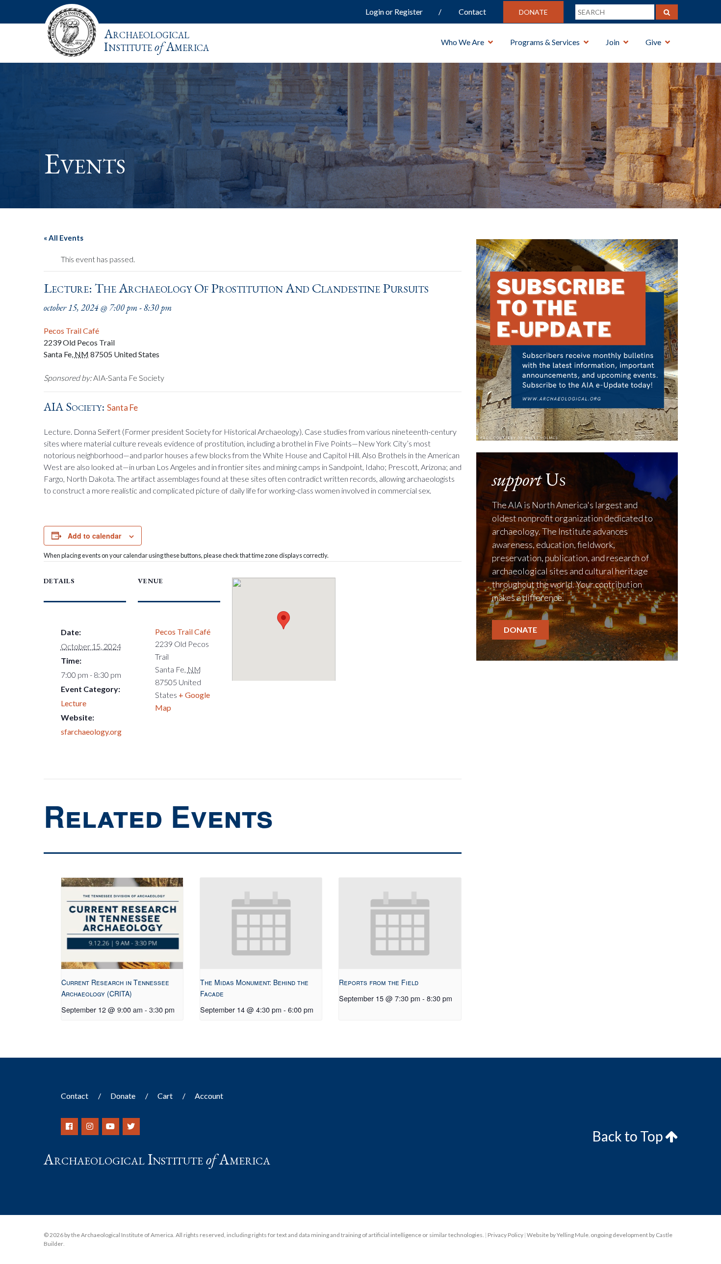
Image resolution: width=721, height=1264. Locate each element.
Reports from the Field (378, 982)
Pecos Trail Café (71, 330)
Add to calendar (94, 536)
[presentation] (122, 923)
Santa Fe (122, 407)
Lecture (73, 703)
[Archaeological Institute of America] (72, 29)
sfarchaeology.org (91, 731)
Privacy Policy (505, 1235)
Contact (472, 11)
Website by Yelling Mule (558, 1235)
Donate (533, 12)
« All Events (63, 237)
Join (612, 42)
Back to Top (628, 1136)
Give (653, 42)
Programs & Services (545, 42)
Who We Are (462, 42)
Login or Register (394, 11)
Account (209, 1095)
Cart (165, 1095)
